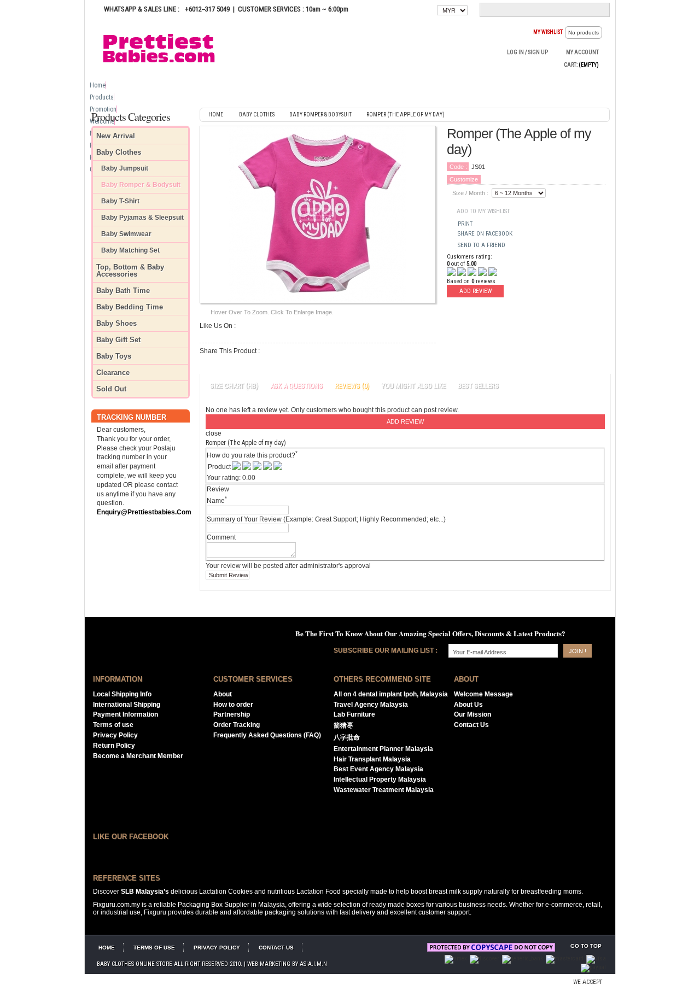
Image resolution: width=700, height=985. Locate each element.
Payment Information (125, 714)
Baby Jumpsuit (124, 168)
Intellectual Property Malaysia (380, 779)
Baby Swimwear (126, 234)
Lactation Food (318, 891)
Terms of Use (154, 948)
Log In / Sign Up (527, 52)
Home (98, 85)
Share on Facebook (485, 233)
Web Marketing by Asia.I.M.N (287, 964)
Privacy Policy (115, 735)
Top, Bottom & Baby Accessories (130, 270)
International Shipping (126, 704)
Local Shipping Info (122, 694)
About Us (468, 704)
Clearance (113, 372)
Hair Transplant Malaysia (372, 759)
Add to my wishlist (483, 211)
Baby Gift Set (118, 340)
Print (465, 223)
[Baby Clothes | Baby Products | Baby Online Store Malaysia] (164, 48)
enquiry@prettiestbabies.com (144, 512)
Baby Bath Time (123, 290)
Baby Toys (113, 356)
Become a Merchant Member (138, 756)
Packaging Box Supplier (213, 904)
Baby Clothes (118, 152)
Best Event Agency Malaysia (378, 769)
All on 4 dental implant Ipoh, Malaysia (391, 694)
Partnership (231, 714)
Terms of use (113, 725)
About (222, 694)
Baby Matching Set (130, 250)
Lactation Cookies (226, 891)
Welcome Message (483, 694)
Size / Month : (470, 193)
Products (102, 97)
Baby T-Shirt (120, 201)
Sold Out (111, 389)
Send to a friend (481, 245)
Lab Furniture (354, 714)
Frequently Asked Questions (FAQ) (267, 735)
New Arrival (115, 136)
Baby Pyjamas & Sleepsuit (142, 217)
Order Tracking (236, 725)
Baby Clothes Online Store (134, 964)
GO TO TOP (586, 946)
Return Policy (114, 745)
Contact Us (471, 725)
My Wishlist (548, 32)
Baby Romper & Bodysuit (140, 185)
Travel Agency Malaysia (371, 704)
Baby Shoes (116, 323)
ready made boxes (396, 904)
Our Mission (472, 714)
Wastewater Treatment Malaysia (384, 790)
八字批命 (347, 737)
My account (582, 52)
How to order (233, 704)
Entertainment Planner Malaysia (383, 749)
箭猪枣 (343, 725)
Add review (475, 291)
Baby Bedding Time (129, 307)
